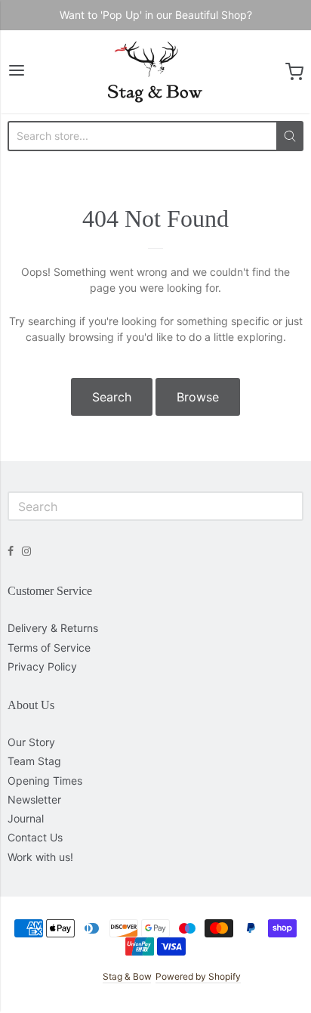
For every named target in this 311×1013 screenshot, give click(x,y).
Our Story (31, 742)
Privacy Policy (42, 666)
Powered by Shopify (198, 976)
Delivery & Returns (53, 627)
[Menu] (17, 71)
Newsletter (34, 799)
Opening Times (45, 780)
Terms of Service (49, 647)
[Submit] (289, 136)
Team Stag (34, 760)
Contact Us (35, 837)
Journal (26, 818)
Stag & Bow (127, 976)
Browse (198, 396)
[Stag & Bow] (155, 72)
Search (111, 396)
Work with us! (40, 856)
